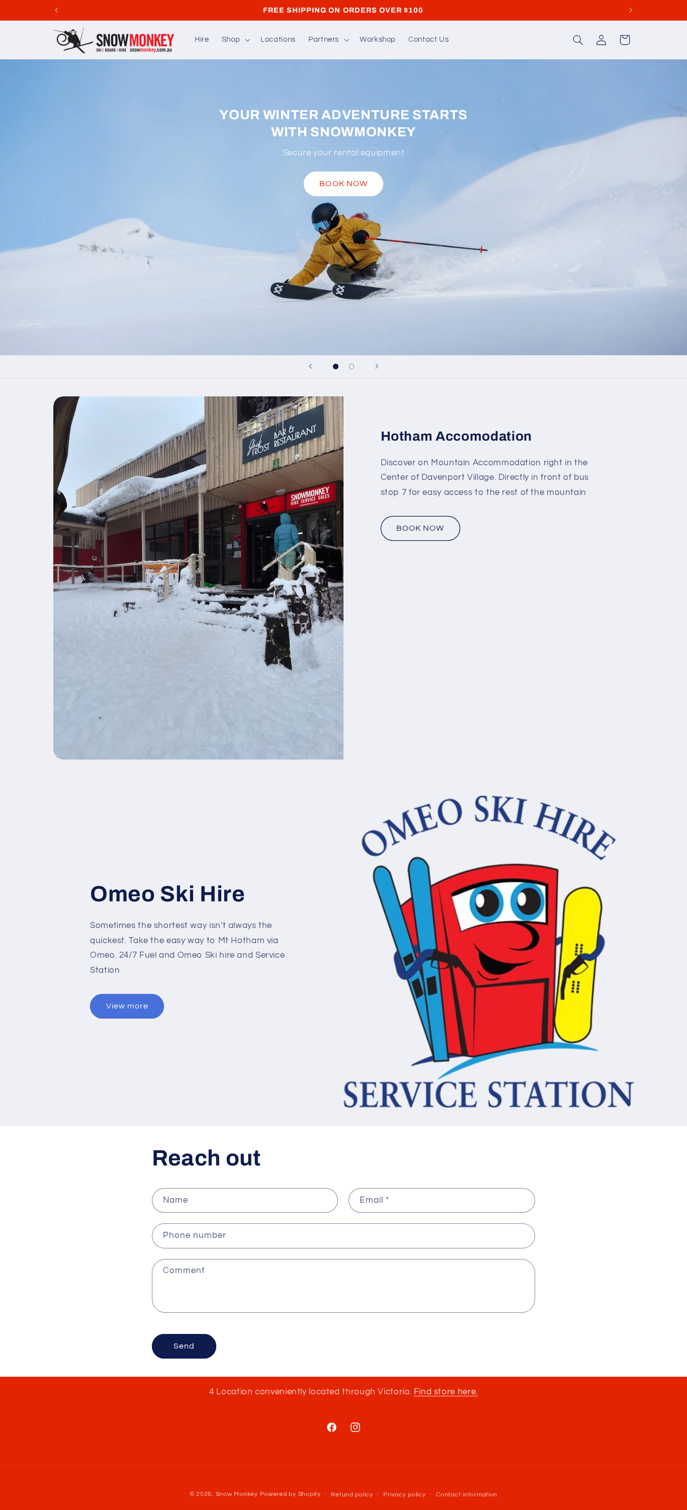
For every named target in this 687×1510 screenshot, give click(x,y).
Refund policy (352, 1494)
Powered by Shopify (290, 1494)
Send (184, 1346)
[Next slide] (377, 367)
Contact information (466, 1494)
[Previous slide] (310, 367)
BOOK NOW (343, 184)
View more (127, 1006)
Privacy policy (404, 1494)
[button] (234, 40)
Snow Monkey (237, 1494)
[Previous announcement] (56, 10)
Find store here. (446, 1391)
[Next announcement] (631, 10)
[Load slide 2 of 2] (351, 367)
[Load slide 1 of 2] (336, 367)
